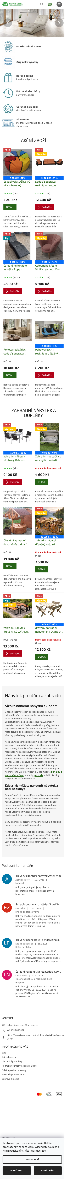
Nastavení (32, 1159)
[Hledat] (41, 4)
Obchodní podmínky (12, 1061)
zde (44, 1151)
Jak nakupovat (9, 1057)
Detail (10, 207)
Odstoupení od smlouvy (14, 1070)
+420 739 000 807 (15, 1030)
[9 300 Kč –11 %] (49, 330)
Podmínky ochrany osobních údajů (19, 1066)
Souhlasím (47, 1170)
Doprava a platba (10, 1079)
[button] (5, 23)
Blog (4, 1053)
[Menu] (59, 4)
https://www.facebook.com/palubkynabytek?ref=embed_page (36, 1037)
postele (38, 775)
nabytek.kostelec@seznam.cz (22, 1025)
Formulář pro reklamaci (13, 1074)
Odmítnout (17, 1170)
